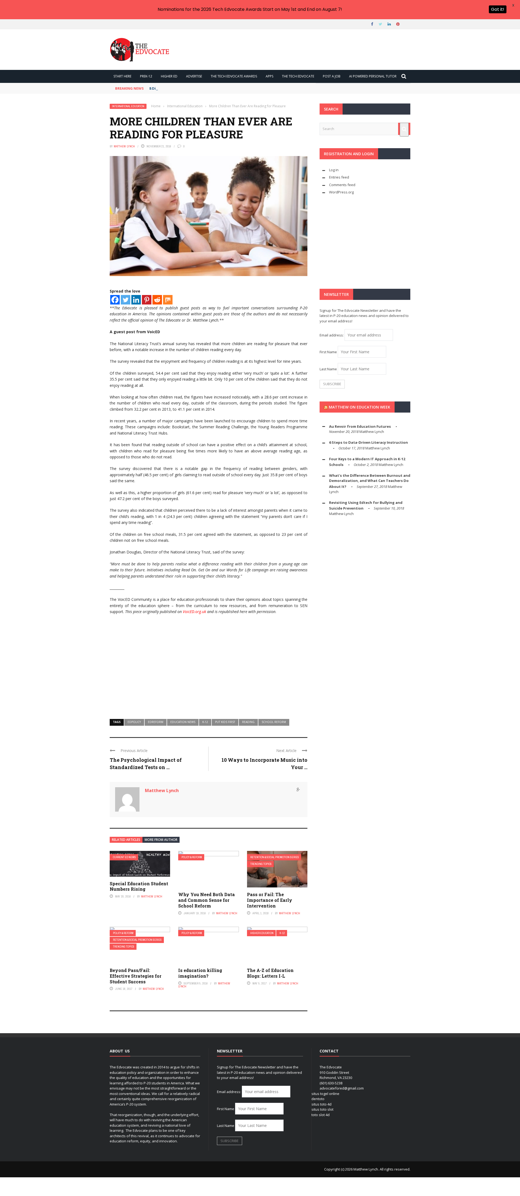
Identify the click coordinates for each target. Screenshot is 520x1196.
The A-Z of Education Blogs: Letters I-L (270, 973)
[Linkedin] (136, 299)
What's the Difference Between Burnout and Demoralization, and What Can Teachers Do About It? (369, 481)
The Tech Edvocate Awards (234, 76)
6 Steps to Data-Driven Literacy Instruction (368, 442)
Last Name (328, 369)
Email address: (332, 335)
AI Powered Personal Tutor (372, 76)
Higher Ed (169, 76)
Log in (334, 169)
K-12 (205, 722)
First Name (328, 351)
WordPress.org (341, 192)
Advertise (194, 76)
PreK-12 (146, 76)
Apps (269, 76)
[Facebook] (115, 299)
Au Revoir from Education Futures (360, 426)
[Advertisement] (208, 670)
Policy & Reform (191, 857)
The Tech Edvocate (298, 76)
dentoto (317, 1098)
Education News (182, 722)
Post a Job (331, 76)
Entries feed (339, 177)
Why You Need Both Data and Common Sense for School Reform (206, 900)
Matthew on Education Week (359, 407)
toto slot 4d (320, 1114)
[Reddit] (157, 299)
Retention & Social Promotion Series (274, 857)
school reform (274, 722)
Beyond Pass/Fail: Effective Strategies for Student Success (135, 975)
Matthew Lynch (124, 146)
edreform (155, 722)
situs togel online (325, 1093)
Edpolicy (134, 722)
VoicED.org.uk (194, 611)
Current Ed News (124, 857)
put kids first (225, 722)
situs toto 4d (321, 1104)
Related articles (126, 839)
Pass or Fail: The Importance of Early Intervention (269, 900)
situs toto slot (322, 1109)
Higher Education (262, 933)
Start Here (122, 76)
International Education (128, 106)
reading (248, 722)
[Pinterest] (146, 299)
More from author (161, 839)
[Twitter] (125, 299)
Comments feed (342, 184)
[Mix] (168, 299)
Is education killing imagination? (200, 973)
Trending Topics (261, 864)
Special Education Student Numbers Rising (139, 886)
